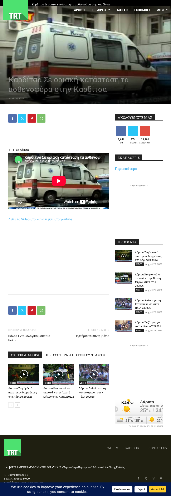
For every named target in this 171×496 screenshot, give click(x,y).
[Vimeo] (153, 478)
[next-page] (17, 405)
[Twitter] (22, 118)
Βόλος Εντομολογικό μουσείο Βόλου (29, 338)
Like (121, 127)
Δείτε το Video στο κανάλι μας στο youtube (40, 219)
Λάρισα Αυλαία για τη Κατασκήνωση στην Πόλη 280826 (92, 392)
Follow (133, 127)
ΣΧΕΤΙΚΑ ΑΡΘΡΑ (25, 355)
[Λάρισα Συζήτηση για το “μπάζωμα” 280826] (123, 326)
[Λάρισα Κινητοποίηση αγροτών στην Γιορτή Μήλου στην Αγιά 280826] (58, 374)
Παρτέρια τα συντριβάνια (91, 336)
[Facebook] (12, 118)
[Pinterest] (32, 118)
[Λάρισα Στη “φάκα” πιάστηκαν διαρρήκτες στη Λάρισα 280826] (23, 374)
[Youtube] (161, 478)
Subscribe (145, 127)
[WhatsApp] (41, 118)
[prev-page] (11, 405)
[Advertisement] (59, 136)
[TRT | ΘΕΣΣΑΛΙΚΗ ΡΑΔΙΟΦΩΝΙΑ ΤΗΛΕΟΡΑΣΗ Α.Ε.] (28, 10)
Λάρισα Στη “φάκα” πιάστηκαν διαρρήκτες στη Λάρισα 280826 (22, 392)
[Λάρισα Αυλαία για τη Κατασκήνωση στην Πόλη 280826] (94, 374)
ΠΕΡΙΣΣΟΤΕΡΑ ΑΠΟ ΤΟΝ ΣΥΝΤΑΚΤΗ (74, 355)
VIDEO (13, 383)
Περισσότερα (126, 168)
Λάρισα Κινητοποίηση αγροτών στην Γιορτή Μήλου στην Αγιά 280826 (58, 392)
